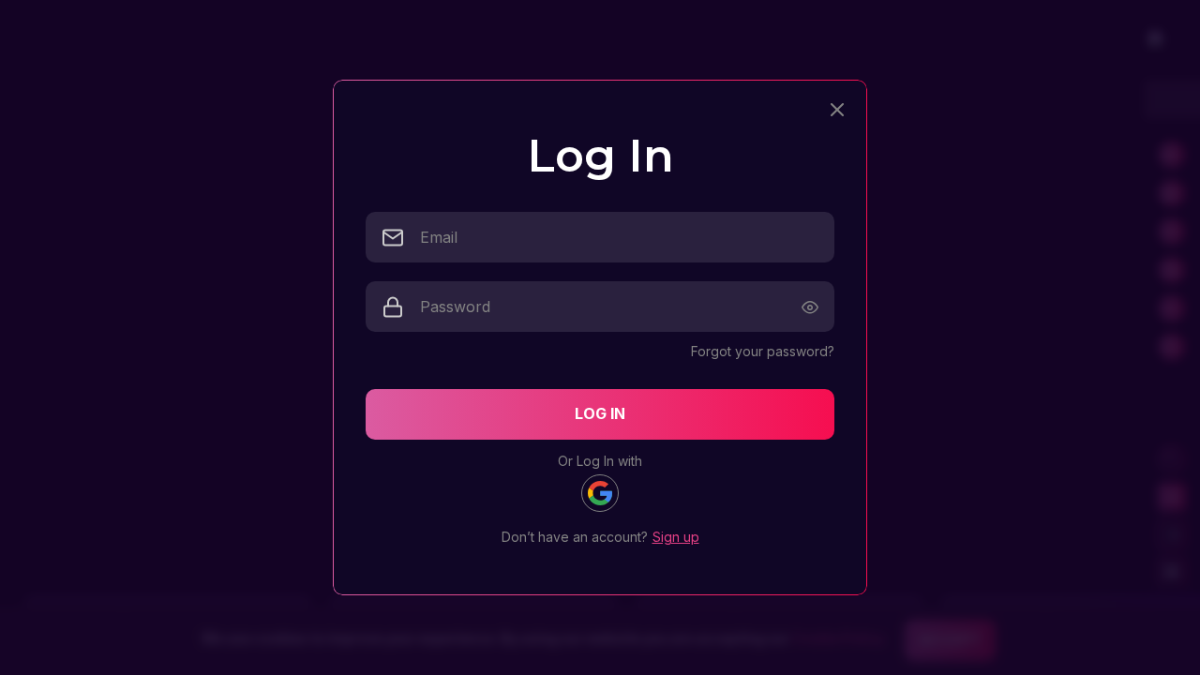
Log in (600, 413)
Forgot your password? (762, 351)
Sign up (675, 537)
